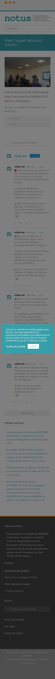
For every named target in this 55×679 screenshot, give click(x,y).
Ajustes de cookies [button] (15, 346)
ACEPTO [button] (33, 346)
